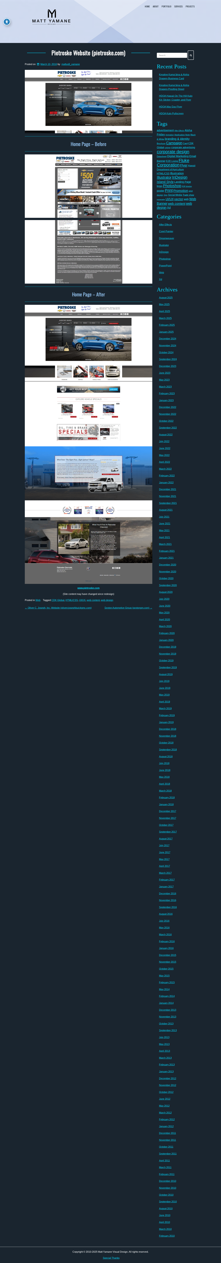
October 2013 (166, 1023)
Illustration (177, 173)
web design (107, 600)
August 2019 (166, 674)
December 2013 (167, 1010)
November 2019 (167, 654)
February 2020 (167, 633)
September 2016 (168, 907)
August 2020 (166, 592)
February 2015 (167, 982)
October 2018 (166, 742)
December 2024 (167, 338)
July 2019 (164, 681)
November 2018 (167, 736)
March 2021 (165, 544)
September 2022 (168, 427)
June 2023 (164, 373)
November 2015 (167, 962)
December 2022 (167, 407)
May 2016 (164, 927)
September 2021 (168, 503)
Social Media (175, 194)
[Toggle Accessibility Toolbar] (6, 21)
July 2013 (164, 1037)
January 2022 (166, 482)
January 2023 (166, 400)
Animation (170, 135)
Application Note (182, 135)
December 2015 (167, 955)
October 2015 (166, 969)
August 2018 (166, 756)
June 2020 (164, 606)
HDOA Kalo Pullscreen (171, 113)
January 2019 (166, 722)
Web (37, 600)
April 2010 (164, 1222)
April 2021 (164, 537)
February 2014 (167, 996)
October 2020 (166, 578)
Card (185, 143)
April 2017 (164, 866)
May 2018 (164, 777)
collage (168, 148)
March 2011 (165, 1167)
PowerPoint (165, 265)
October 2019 (166, 660)
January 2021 (166, 558)
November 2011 (167, 1140)
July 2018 (164, 763)
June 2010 (164, 1215)
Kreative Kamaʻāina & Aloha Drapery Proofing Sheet (174, 87)
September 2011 (168, 1153)
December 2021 (167, 489)
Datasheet (162, 156)
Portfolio (166, 6)
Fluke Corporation (173, 162)
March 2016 (165, 934)
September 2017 (168, 832)
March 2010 (165, 1229)
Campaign (174, 143)
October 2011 (166, 1147)
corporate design (173, 151)
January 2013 (166, 1071)
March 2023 (165, 386)
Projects (190, 6)
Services (178, 6)
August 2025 (166, 297)
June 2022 (164, 448)
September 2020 (168, 585)
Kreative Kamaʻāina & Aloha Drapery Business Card (174, 76)
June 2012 (164, 1099)
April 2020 (164, 619)
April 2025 (164, 311)
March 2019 (165, 708)
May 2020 (164, 612)
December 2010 (167, 1181)
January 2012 (166, 1126)
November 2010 (167, 1188)
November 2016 (167, 900)
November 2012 (167, 1085)
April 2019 (164, 701)
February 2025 (167, 325)
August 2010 (166, 1208)
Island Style (165, 181)
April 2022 (164, 462)
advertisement (165, 130)
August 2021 (166, 510)
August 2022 (166, 434)
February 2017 (167, 879)
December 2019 (167, 647)
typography (161, 199)
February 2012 (167, 1119)
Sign (165, 195)
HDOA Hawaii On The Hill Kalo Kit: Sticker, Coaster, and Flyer (175, 98)
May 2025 (164, 304)
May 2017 (164, 859)
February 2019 (167, 715)
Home (147, 6)
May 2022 (164, 455)
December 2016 (167, 893)
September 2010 (168, 1201)
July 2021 (164, 517)
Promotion (180, 190)
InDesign (179, 177)
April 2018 (164, 784)
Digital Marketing (178, 156)
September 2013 (168, 1030)
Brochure (161, 143)
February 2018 (167, 797)
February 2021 (167, 551)
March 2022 (165, 469)
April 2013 (164, 1051)
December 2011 (167, 1133)
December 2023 (167, 366)
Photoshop (172, 186)
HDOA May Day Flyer (170, 106)
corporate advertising (183, 147)
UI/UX (82, 600)
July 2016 (164, 921)
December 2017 (167, 811)
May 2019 (164, 695)
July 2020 (164, 599)
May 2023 (164, 380)
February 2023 (167, 393)
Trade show (188, 195)
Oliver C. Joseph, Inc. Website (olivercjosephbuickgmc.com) (58, 608)
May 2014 (164, 989)
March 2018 (165, 791)
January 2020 (166, 640)
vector (178, 199)
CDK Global (57, 600)
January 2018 (166, 804)
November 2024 (167, 345)
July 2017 (164, 845)
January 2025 (166, 332)
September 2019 (168, 667)
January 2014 (166, 1003)
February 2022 (167, 475)
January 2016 (166, 948)
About (156, 6)
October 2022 (166, 421)
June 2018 (164, 770)
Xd (169, 207)
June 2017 (164, 852)
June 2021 (164, 523)
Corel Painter (166, 231)
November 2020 (167, 571)
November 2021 (167, 496)
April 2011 (164, 1160)
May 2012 (164, 1106)
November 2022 (167, 414)
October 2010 (166, 1195)
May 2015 (164, 975)
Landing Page (182, 181)
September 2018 (168, 749)
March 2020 (165, 626)
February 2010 (167, 1236)
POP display (187, 186)
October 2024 (166, 352)
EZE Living (172, 161)
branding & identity (177, 138)
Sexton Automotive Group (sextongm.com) (128, 608)
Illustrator (164, 177)
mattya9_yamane (70, 64)
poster (160, 190)
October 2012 (166, 1092)
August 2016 (166, 914)
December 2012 (167, 1078)
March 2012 (165, 1112)
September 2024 (168, 359)
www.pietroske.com (88, 588)
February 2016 (167, 941)
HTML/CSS (72, 600)
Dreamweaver (166, 238)
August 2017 (166, 838)
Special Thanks (111, 1258)
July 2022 (164, 441)
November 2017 (167, 818)
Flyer (183, 165)
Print (169, 190)
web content (93, 600)
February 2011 (167, 1174)
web (186, 199)
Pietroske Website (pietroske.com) (88, 52)
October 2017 (166, 825)
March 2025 (165, 318)
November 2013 (167, 1016)
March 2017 (165, 873)
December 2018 (167, 729)
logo (159, 186)
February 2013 (167, 1064)
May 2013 (164, 1044)
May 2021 (164, 530)
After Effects (179, 131)
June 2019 (164, 688)
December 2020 (167, 564)
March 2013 (165, 1058)
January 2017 (166, 886)
